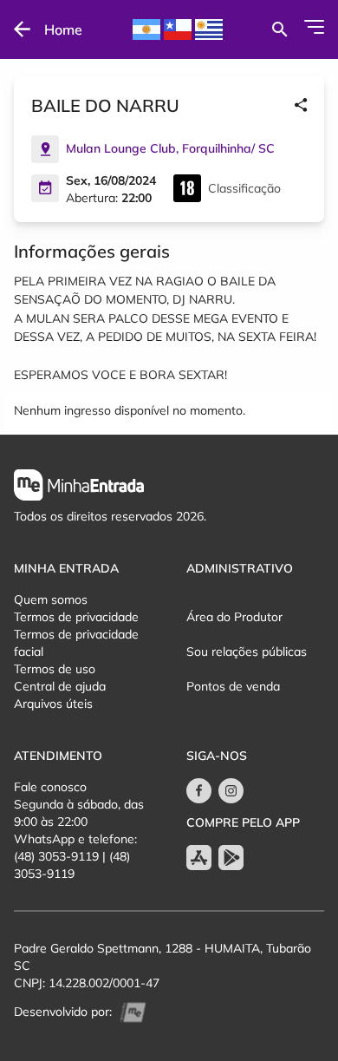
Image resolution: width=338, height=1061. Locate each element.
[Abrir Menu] (314, 27)
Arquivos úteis (53, 703)
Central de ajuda (60, 686)
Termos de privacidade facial (76, 642)
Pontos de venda (233, 686)
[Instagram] (231, 790)
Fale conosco (50, 787)
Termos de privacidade (76, 617)
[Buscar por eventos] (279, 29)
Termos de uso (54, 669)
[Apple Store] (198, 857)
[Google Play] (231, 857)
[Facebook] (198, 790)
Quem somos (51, 599)
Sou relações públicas (246, 651)
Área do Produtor (234, 617)
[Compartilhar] (301, 106)
